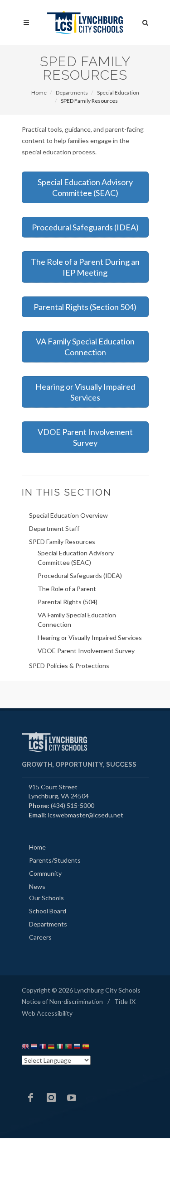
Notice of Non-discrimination (62, 1001)
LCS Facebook (31, 1098)
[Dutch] (34, 1047)
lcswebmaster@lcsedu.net (85, 815)
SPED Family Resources (62, 541)
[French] (42, 1047)
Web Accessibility (47, 1013)
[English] (25, 1047)
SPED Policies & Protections (69, 665)
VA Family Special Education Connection (85, 346)
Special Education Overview (68, 515)
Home (39, 92)
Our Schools (46, 898)
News (37, 886)
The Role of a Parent (67, 588)
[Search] (145, 21)
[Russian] (77, 1047)
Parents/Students (55, 860)
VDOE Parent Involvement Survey (85, 437)
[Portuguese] (68, 1047)
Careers (40, 937)
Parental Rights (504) (67, 602)
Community (45, 873)
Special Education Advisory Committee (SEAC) (85, 187)
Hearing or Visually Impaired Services (85, 392)
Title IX (125, 1001)
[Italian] (59, 1047)
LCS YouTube (72, 1098)
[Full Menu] (26, 22)
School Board (47, 911)
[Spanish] (85, 1047)
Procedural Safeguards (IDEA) (85, 227)
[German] (51, 1047)
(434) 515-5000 (72, 805)
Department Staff (54, 528)
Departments (72, 92)
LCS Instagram (51, 1098)
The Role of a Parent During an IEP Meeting (85, 267)
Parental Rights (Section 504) (85, 307)
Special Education (118, 92)
